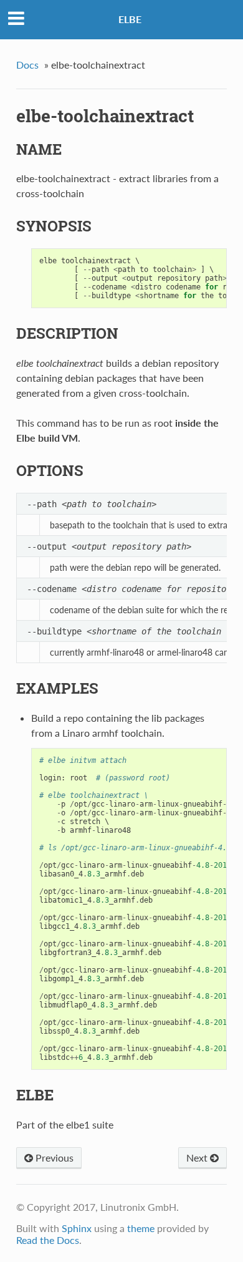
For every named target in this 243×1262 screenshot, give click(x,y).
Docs (27, 64)
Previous (53, 1157)
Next (198, 1157)
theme (141, 1228)
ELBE (129, 19)
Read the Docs (47, 1240)
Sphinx (77, 1228)
